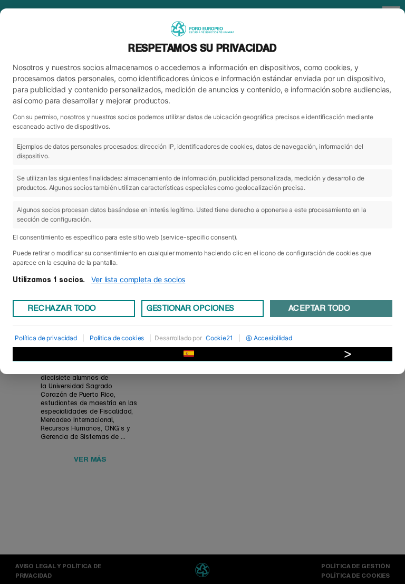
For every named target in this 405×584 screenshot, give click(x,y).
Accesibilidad (273, 338)
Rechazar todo (61, 308)
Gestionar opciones (190, 308)
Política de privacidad (46, 338)
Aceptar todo (319, 308)
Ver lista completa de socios (138, 279)
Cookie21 (219, 338)
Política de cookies (117, 338)
